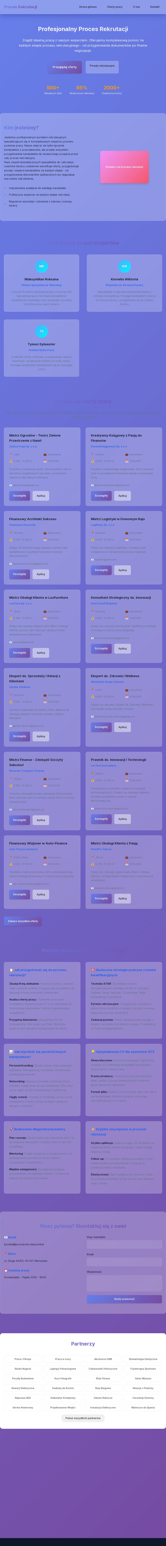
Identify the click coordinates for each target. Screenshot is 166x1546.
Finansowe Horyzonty (22, 524)
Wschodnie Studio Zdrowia (107, 681)
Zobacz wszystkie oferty (23, 921)
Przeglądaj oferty (65, 67)
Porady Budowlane (23, 1378)
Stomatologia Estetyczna (143, 1359)
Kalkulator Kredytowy (63, 1397)
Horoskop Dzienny (143, 1397)
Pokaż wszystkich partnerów (83, 1418)
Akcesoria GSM (103, 1359)
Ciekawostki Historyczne (103, 1368)
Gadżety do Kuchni (63, 1388)
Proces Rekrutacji (20, 7)
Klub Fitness (103, 1378)
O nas (136, 6)
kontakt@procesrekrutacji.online (24, 1244)
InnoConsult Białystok (104, 603)
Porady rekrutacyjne (102, 65)
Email (90, 1254)
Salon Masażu (143, 1378)
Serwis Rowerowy (23, 1407)
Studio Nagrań (23, 1368)
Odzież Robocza (103, 1397)
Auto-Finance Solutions (23, 849)
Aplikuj (41, 495)
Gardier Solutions (19, 687)
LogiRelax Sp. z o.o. (103, 524)
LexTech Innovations (103, 765)
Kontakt (155, 6)
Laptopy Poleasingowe (63, 1368)
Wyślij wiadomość (124, 1299)
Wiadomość (94, 1271)
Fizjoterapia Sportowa (143, 1368)
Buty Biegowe (103, 1388)
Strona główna (88, 6)
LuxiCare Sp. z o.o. (20, 603)
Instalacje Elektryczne (103, 1407)
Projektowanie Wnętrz (63, 1407)
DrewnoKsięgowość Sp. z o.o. (109, 446)
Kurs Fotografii (62, 1378)
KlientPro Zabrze (101, 849)
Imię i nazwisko (96, 1237)
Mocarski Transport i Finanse (26, 770)
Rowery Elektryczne (23, 1388)
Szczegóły (19, 495)
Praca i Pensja (23, 1359)
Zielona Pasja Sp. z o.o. (23, 446)
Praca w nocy (63, 1359)
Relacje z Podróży (143, 1388)
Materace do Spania (143, 1407)
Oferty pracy (115, 6)
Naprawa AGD (23, 1397)
